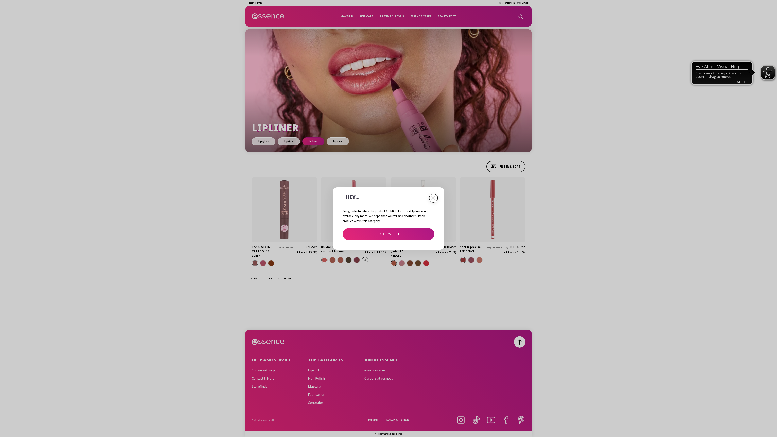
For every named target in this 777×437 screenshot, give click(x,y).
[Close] (433, 198)
